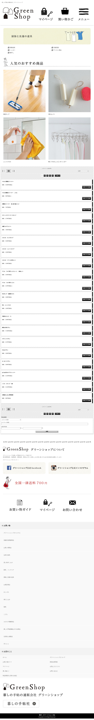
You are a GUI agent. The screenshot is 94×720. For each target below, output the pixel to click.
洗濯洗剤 (56, 47)
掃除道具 (12, 47)
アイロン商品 (57, 50)
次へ (57, 175)
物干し (12, 52)
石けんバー (51, 114)
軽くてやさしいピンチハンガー (57, 161)
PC (54, 715)
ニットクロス (7, 161)
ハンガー (12, 50)
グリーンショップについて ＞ (11, 460)
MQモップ (6, 114)
